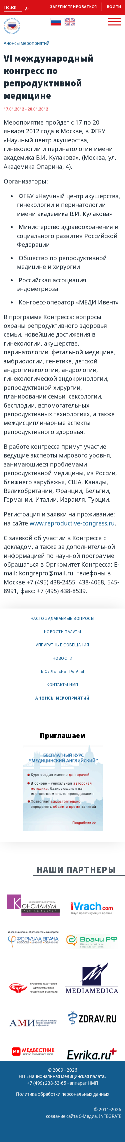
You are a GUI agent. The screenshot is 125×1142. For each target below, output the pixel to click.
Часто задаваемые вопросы (63, 618)
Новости (62, 658)
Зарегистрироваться (73, 6)
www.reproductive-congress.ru (71, 523)
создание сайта (62, 1116)
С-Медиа (88, 1116)
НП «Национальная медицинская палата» (63, 1076)
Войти (114, 6)
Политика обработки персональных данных (62, 1094)
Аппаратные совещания (62, 645)
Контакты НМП (62, 685)
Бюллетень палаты (62, 671)
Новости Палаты (62, 632)
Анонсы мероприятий (26, 43)
